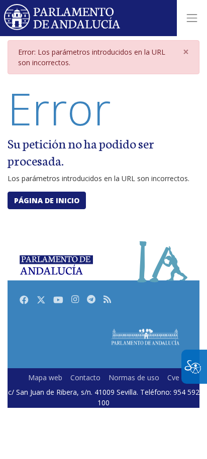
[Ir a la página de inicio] (62, 18)
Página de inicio (46, 200)
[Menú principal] (192, 18)
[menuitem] (45, 377)
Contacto (85, 377)
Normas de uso (134, 377)
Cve (173, 377)
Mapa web (45, 377)
